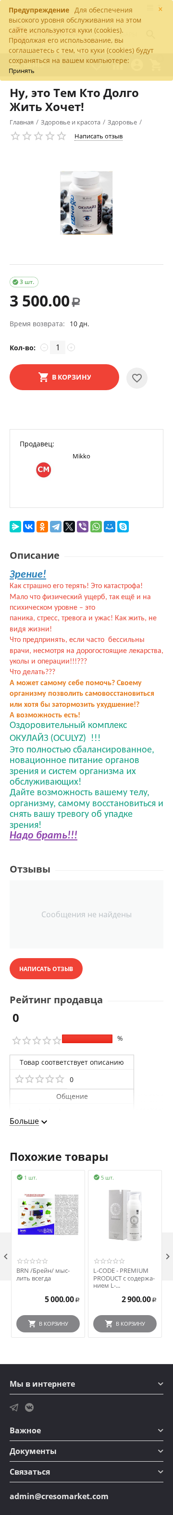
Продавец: (37, 443)
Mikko (81, 456)
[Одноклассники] (42, 526)
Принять (22, 70)
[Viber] (82, 526)
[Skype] (123, 526)
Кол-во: (23, 347)
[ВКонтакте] (29, 526)
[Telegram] (56, 526)
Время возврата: (37, 323)
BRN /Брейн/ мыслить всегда (43, 1274)
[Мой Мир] (109, 526)
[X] (69, 526)
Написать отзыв (98, 136)
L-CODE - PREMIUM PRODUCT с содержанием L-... (124, 1278)
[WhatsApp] (96, 526)
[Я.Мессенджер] (15, 526)
